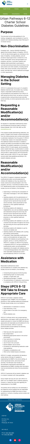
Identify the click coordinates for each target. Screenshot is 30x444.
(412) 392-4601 (10, 433)
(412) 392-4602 (8, 434)
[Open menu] (27, 4)
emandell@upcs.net (6, 129)
